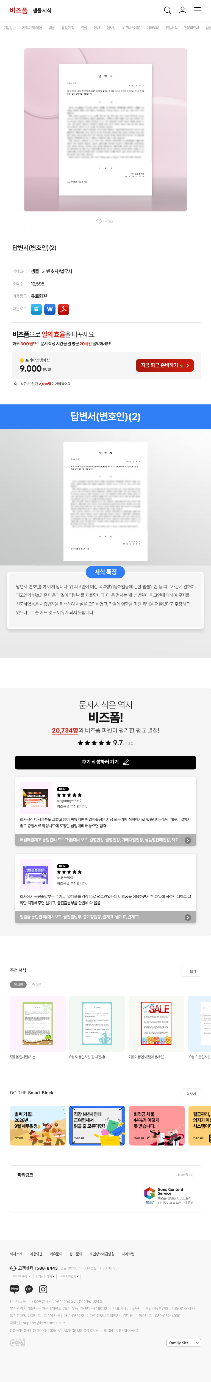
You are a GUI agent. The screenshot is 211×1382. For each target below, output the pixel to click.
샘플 (35, 271)
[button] (205, 1126)
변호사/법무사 (59, 271)
